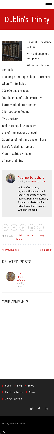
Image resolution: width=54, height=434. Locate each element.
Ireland (30, 235)
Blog (19, 385)
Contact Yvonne (13, 398)
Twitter (5, 227)
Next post (44, 249)
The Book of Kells (21, 277)
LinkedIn (31, 227)
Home (40, 7)
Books (31, 385)
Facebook (14, 227)
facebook (39, 408)
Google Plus (23, 227)
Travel (42, 181)
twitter (31, 408)
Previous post (12, 249)
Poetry (35, 181)
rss (47, 408)
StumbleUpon (40, 227)
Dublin (19, 235)
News (32, 392)
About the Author (14, 392)
